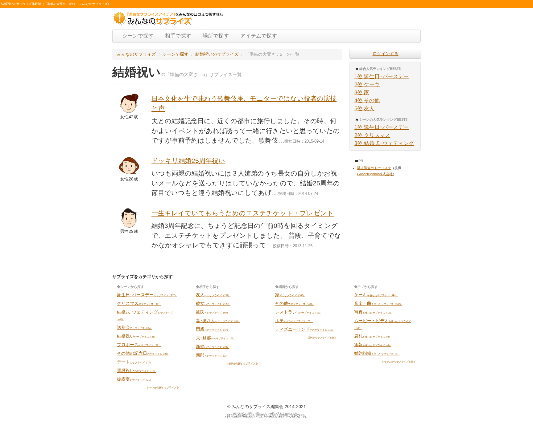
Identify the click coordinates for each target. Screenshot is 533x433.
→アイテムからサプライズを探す (397, 361)
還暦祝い (136, 370)
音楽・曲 (378, 303)
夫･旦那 (216, 337)
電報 (372, 344)
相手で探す (178, 36)
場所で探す (216, 36)
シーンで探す (138, 36)
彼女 (213, 303)
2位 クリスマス (372, 135)
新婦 (212, 346)
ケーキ (376, 294)
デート (134, 361)
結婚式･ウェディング (145, 315)
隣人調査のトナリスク (374, 168)
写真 (374, 312)
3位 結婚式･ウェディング (384, 143)
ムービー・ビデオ (382, 324)
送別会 (134, 327)
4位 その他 (367, 100)
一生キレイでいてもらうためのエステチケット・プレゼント (242, 212)
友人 (213, 294)
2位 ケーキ (367, 84)
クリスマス (139, 303)
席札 (372, 336)
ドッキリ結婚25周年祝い (188, 160)
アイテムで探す (258, 36)
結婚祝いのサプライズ (216, 54)
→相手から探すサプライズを (242, 363)
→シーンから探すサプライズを (161, 387)
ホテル (294, 320)
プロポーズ (139, 344)
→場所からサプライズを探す (321, 337)
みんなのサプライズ (136, 54)
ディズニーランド (304, 329)
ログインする (386, 53)
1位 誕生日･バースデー (381, 76)
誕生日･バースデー (147, 294)
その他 (294, 303)
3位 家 (361, 92)
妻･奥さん (218, 320)
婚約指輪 (377, 353)
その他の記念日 (143, 353)
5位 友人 (364, 108)
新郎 (212, 355)
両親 (212, 329)
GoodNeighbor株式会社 (375, 174)
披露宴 (134, 379)
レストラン (299, 312)
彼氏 (212, 312)
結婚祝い (136, 336)
